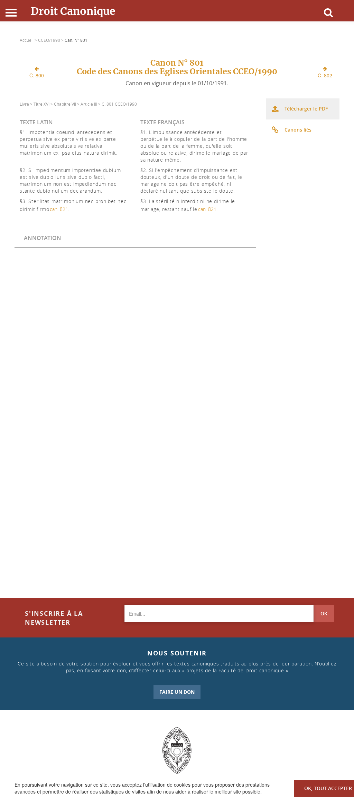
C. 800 (36, 75)
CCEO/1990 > (51, 40)
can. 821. (59, 209)
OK (323, 613)
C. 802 (325, 75)
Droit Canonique (73, 11)
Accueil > (29, 40)
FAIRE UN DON (177, 692)
